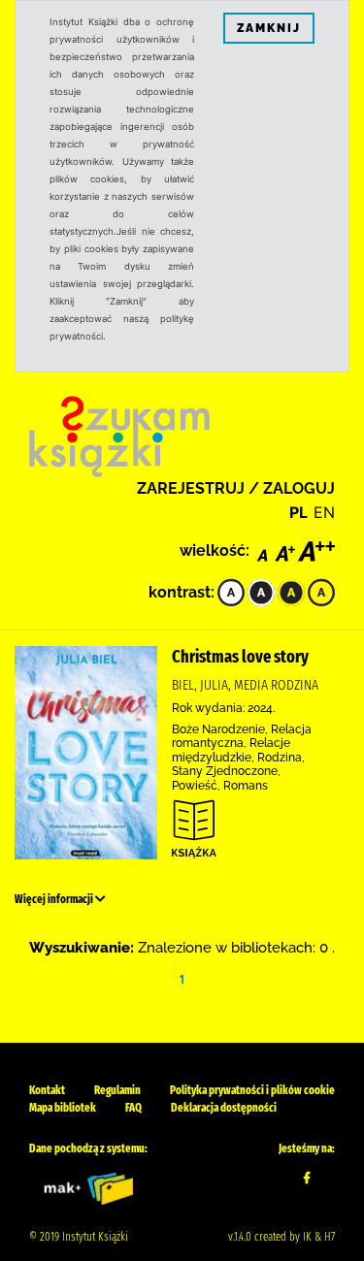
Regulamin (117, 1090)
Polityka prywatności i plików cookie (252, 1090)
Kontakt (47, 1090)
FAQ (133, 1108)
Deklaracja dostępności (224, 1108)
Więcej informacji (55, 899)
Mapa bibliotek (62, 1108)
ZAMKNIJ (269, 28)
